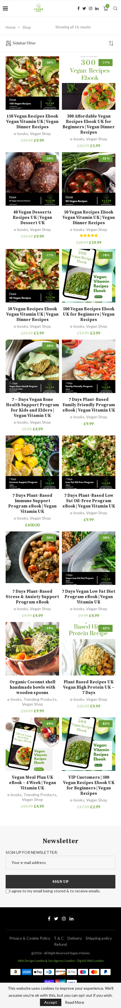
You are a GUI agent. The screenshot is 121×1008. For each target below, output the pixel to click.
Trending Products (40, 699)
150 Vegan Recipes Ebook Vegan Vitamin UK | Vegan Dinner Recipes (32, 122)
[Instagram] (90, 8)
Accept (50, 1002)
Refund (60, 944)
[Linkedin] (96, 8)
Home (10, 27)
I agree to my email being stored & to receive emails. (54, 890)
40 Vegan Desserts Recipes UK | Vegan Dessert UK (32, 218)
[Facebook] (78, 8)
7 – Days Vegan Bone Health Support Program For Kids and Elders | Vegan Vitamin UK (32, 407)
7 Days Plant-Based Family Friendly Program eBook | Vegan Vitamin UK (88, 405)
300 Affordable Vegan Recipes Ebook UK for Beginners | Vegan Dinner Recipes (88, 124)
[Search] (115, 8)
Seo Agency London (61, 960)
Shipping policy (99, 938)
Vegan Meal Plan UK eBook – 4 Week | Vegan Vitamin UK (32, 783)
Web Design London (31, 960)
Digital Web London (90, 960)
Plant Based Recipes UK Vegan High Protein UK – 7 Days (88, 687)
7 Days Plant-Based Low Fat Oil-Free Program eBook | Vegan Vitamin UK (88, 501)
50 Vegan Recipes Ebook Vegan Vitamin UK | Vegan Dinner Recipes (88, 218)
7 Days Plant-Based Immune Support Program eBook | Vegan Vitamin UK (32, 503)
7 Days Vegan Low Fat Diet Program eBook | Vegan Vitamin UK (88, 597)
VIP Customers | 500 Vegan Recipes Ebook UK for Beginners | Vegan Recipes (89, 785)
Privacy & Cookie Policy (29, 938)
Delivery (75, 938)
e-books (21, 133)
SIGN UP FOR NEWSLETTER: (32, 852)
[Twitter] (84, 8)
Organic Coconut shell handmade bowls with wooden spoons (32, 687)
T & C (59, 938)
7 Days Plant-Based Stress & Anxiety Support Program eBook (32, 597)
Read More (74, 1002)
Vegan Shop (40, 133)
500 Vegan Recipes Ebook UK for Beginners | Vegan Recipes (89, 314)
